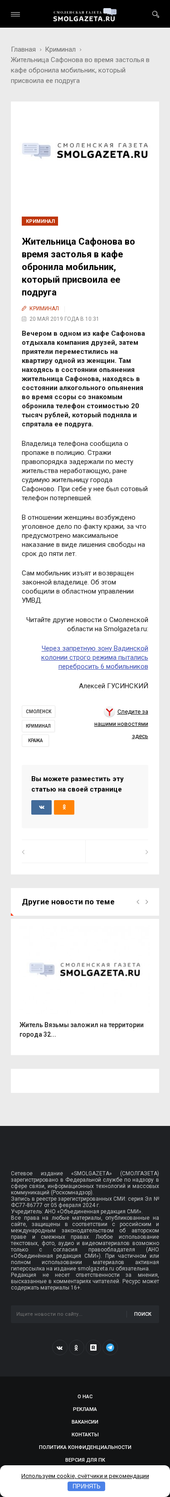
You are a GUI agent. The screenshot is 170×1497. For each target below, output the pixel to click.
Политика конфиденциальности (85, 1447)
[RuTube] (93, 1347)
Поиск (142, 1314)
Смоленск (38, 711)
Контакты (85, 1435)
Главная (23, 49)
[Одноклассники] (76, 1347)
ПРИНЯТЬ (87, 1486)
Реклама (85, 1409)
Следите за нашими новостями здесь (121, 724)
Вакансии (85, 1422)
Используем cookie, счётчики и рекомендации (85, 1476)
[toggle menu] (15, 14)
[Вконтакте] (60, 1347)
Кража (35, 740)
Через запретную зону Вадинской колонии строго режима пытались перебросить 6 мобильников (94, 657)
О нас (85, 1397)
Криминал (60, 49)
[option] (84, 987)
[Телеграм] (110, 1347)
